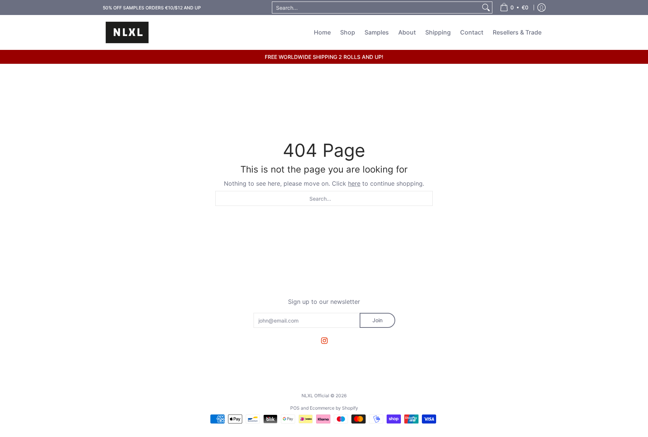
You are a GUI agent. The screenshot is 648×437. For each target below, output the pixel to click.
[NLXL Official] (127, 32)
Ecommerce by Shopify (334, 408)
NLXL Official (315, 395)
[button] (324, 341)
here (354, 183)
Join (377, 320)
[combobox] (376, 7)
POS (295, 408)
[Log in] (541, 7)
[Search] (486, 7)
